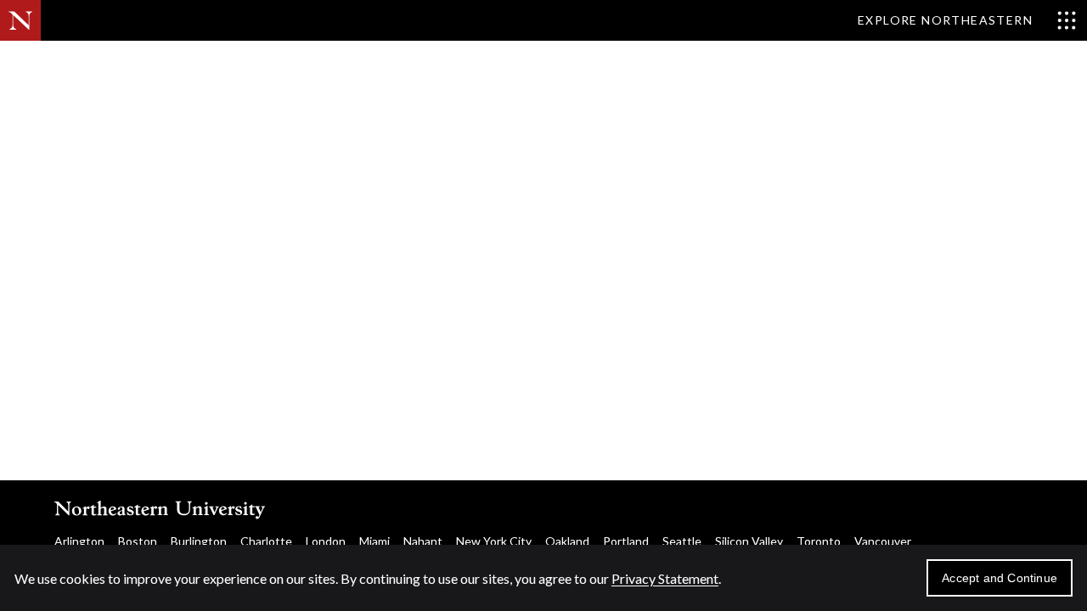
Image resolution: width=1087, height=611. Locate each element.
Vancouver (882, 541)
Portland (626, 541)
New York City (494, 541)
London (326, 541)
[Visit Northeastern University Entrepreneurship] (134, 68)
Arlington (79, 541)
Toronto (819, 541)
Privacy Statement (664, 578)
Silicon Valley (749, 541)
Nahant (422, 541)
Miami (374, 541)
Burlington (199, 541)
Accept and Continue (999, 578)
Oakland (567, 541)
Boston (137, 541)
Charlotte (266, 541)
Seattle (681, 541)
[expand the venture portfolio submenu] (912, 68)
